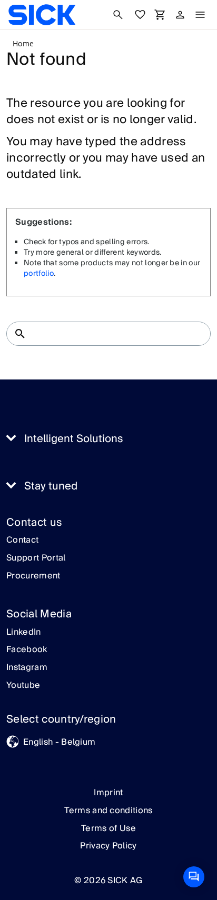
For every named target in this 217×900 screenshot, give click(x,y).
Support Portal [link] (35, 558)
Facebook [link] (26, 650)
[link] (41, 14)
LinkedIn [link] (23, 632)
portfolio (39, 273)
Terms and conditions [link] (108, 810)
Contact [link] (22, 540)
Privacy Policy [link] (108, 845)
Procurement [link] (33, 576)
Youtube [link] (23, 686)
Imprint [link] (108, 792)
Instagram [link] (26, 668)
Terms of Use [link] (108, 828)
